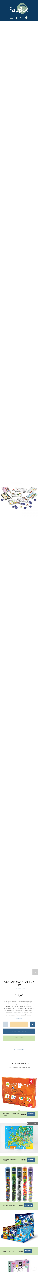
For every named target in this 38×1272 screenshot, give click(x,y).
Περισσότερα (19, 1018)
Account (16, 17)
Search (21, 17)
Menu (11, 17)
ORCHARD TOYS (20, 989)
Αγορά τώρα (19, 1038)
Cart (26, 17)
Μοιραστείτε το (20, 1049)
